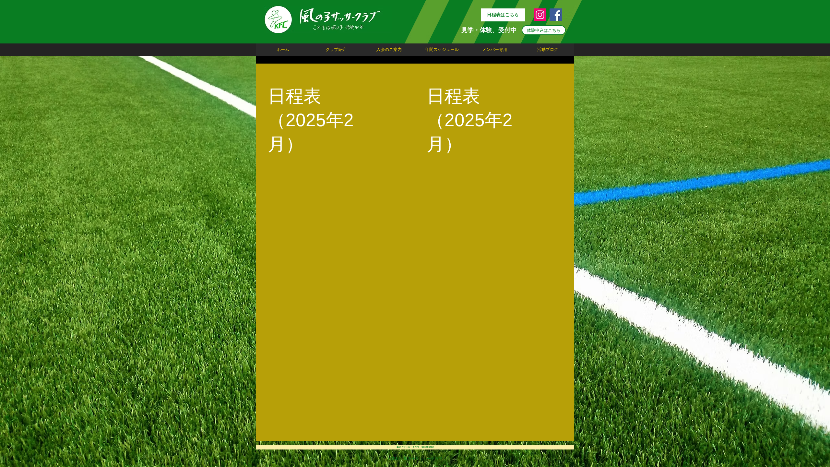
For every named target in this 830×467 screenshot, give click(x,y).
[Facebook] (556, 14)
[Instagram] (540, 14)
